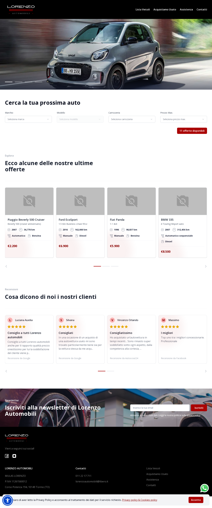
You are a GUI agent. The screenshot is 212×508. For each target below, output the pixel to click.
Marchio (9, 112)
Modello (61, 112)
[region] (106, 227)
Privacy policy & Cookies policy (139, 500)
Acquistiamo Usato (164, 9)
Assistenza (186, 9)
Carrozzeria (114, 112)
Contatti (202, 9)
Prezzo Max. (166, 112)
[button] (7, 500)
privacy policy (193, 415)
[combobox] (28, 119)
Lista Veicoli (143, 9)
